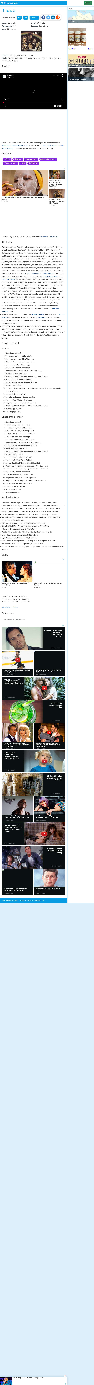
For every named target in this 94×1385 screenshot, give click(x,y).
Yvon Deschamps (49, 146)
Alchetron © (39, 900)
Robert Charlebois (9, 146)
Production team (10, 163)
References (33, 163)
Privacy (22, 900)
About (6, 900)
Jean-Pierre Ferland (52, 277)
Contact (29, 900)
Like (25, 18)
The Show (17, 159)
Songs (23, 163)
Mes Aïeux (41, 317)
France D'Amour (38, 315)
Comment (34, 18)
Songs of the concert (48, 159)
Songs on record (31, 159)
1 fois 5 (7, 159)
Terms (15, 900)
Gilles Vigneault (23, 146)
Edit (19, 18)
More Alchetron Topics (10, 607)
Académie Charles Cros (49, 237)
